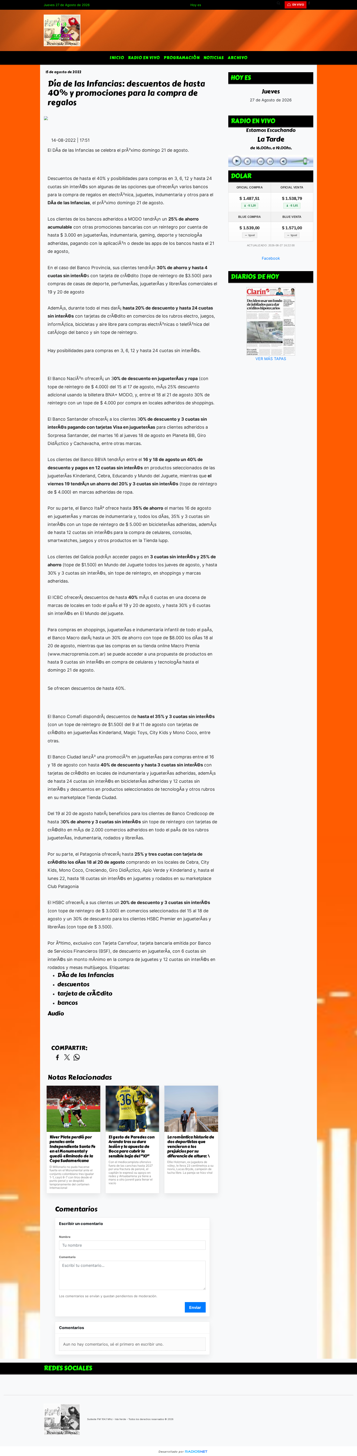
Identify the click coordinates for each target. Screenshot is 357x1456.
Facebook (271, 258)
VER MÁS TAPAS (270, 358)
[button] (280, 5)
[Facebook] (311, 5)
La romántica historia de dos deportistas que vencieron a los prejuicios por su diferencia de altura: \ (190, 1147)
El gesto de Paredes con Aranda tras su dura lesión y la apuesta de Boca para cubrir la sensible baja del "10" (131, 1147)
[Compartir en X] (67, 1058)
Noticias (214, 58)
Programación (182, 58)
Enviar (195, 1307)
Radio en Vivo (144, 58)
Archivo (237, 58)
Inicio (117, 58)
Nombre (64, 1237)
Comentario (67, 1257)
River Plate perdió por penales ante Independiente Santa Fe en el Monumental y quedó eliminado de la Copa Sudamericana (72, 1149)
